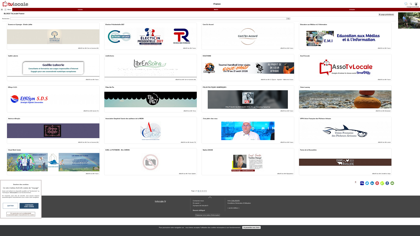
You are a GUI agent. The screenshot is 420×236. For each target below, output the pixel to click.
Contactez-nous (198, 201)
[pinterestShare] (377, 183)
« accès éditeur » (233, 208)
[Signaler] (357, 183)
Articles (80, 9)
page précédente (387, 14)
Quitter (10, 206)
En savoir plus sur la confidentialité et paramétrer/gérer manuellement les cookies (20, 214)
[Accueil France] (2, 9)
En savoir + (197, 203)
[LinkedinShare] (372, 183)
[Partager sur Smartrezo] (362, 183)
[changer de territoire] (406, 3)
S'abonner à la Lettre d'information (208, 215)
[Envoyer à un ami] (392, 183)
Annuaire (352, 9)
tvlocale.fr (160, 201)
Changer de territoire (413, 7)
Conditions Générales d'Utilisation (239, 203)
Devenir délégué (199, 210)
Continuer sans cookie (29, 205)
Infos (234, 201)
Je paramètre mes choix (251, 227)
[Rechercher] (411, 3)
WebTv (216, 9)
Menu (9, 9)
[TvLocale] (15, 4)
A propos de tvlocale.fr (200, 205)
